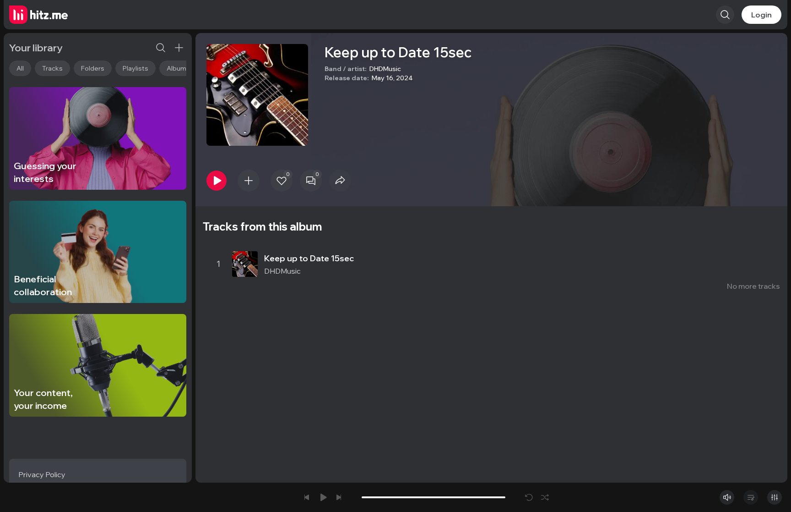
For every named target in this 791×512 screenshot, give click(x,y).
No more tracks (753, 286)
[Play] (216, 181)
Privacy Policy (41, 474)
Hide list (765, 236)
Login (761, 14)
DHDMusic (385, 69)
